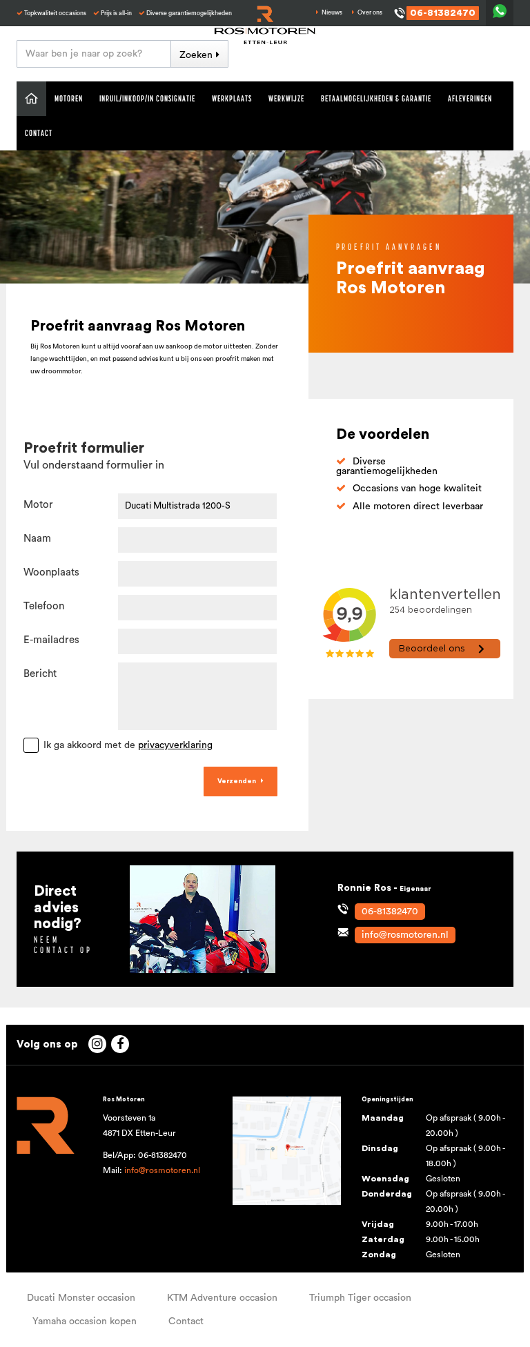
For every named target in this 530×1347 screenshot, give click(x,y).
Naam (37, 538)
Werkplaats (232, 98)
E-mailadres (51, 640)
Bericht (40, 674)
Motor (38, 505)
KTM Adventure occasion (222, 1298)
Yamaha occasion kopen (84, 1321)
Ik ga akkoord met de (128, 745)
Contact (38, 133)
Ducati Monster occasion (81, 1298)
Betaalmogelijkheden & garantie (376, 98)
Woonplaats (51, 572)
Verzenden (236, 781)
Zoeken (196, 55)
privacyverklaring (175, 745)
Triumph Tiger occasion (360, 1298)
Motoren (69, 98)
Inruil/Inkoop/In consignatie (147, 98)
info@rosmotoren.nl (162, 1170)
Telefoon (43, 606)
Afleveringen (470, 98)
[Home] (31, 98)
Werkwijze (286, 98)
